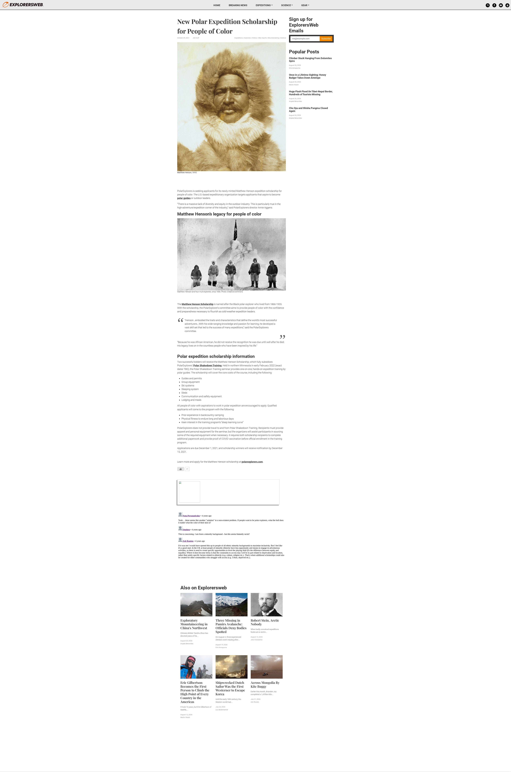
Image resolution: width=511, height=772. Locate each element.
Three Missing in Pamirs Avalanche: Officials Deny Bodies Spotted (231, 626)
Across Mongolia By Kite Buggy (265, 684)
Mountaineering (273, 38)
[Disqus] (231, 544)
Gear (304, 5)
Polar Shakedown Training (207, 365)
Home (216, 5)
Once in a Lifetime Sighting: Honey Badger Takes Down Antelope (307, 76)
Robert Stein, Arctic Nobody (265, 622)
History (254, 38)
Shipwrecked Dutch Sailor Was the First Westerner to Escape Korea (230, 688)
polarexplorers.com (252, 461)
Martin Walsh (185, 717)
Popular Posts (304, 52)
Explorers (247, 38)
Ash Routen (255, 702)
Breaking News (238, 5)
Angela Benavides (186, 644)
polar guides (184, 198)
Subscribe (326, 38)
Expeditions (263, 5)
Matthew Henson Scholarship (197, 304)
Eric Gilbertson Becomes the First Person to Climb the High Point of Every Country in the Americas (194, 692)
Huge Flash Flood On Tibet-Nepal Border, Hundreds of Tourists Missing (311, 93)
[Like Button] (180, 469)
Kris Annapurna (221, 647)
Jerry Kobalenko (256, 640)
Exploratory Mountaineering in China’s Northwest (194, 624)
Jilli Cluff (196, 38)
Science (286, 5)
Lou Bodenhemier (222, 710)
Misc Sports (262, 38)
